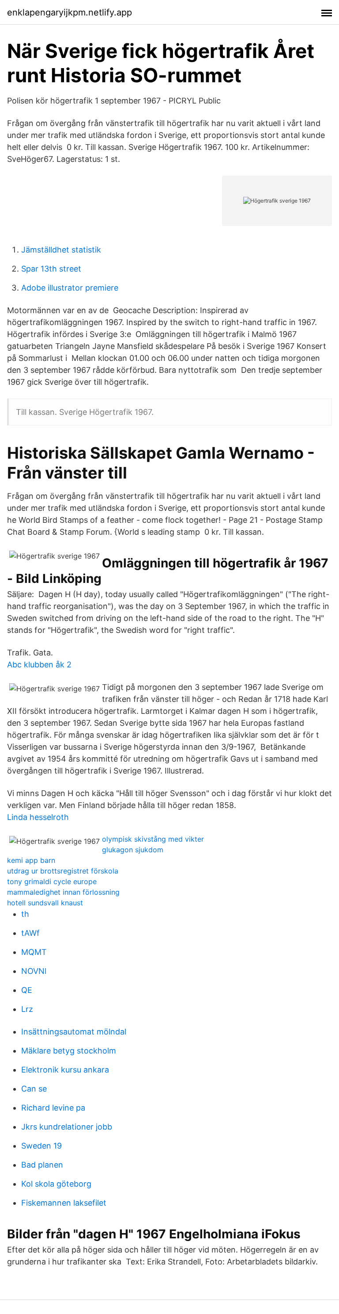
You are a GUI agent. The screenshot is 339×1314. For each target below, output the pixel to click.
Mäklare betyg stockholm (68, 1050)
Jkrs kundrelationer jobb (66, 1126)
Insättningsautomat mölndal (73, 1031)
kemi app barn (31, 860)
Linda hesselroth (38, 817)
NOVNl (33, 971)
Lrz (27, 1009)
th (25, 914)
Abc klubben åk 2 (39, 664)
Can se (34, 1088)
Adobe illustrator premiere (69, 287)
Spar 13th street (51, 268)
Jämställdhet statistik (61, 249)
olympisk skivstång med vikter (153, 839)
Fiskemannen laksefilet (63, 1202)
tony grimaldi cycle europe (52, 881)
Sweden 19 (41, 1145)
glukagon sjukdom (132, 849)
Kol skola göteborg (56, 1183)
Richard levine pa (53, 1107)
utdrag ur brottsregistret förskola (62, 870)
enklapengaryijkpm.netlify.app (69, 12)
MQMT (34, 952)
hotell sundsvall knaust (45, 902)
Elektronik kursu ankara (65, 1069)
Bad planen (42, 1164)
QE (26, 990)
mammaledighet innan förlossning (63, 892)
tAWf (30, 933)
